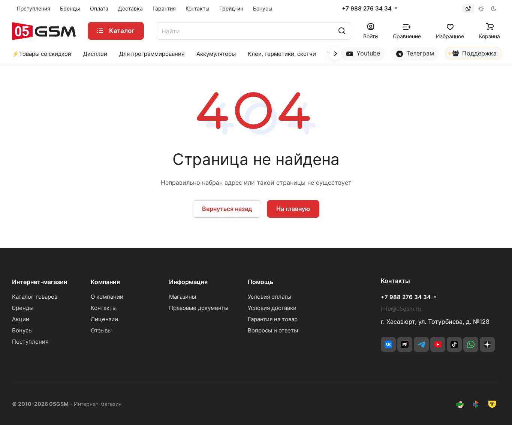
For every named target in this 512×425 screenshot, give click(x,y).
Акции (20, 319)
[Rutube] (404, 344)
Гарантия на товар (273, 319)
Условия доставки (272, 307)
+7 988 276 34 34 (367, 8)
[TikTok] (454, 344)
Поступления (30, 341)
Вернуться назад (227, 208)
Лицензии (104, 319)
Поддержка (478, 53)
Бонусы (22, 330)
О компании (107, 296)
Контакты (104, 307)
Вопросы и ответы (273, 330)
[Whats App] (470, 344)
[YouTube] (437, 344)
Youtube (367, 53)
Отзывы (101, 330)
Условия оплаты (269, 296)
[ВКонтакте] (388, 344)
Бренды (22, 307)
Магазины (182, 296)
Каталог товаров (34, 296)
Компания (105, 282)
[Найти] (341, 31)
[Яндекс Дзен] (487, 344)
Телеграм (419, 53)
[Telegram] (421, 344)
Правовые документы (198, 307)
